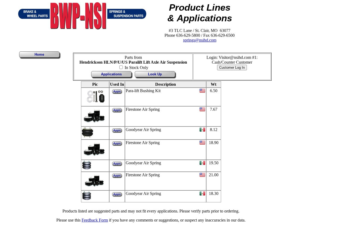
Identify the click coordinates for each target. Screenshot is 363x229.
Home (39, 54)
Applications (111, 74)
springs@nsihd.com (199, 40)
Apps (117, 91)
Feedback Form (95, 220)
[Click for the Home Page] (82, 28)
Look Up (155, 74)
